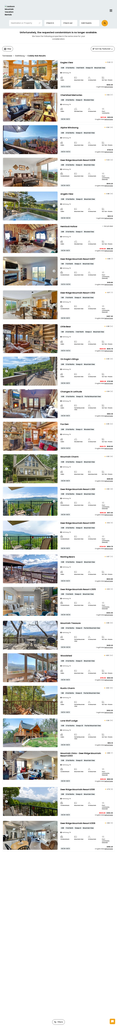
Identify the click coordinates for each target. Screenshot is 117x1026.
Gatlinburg (20, 55)
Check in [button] (50, 23)
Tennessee (7, 55)
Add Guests (86, 23)
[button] (105, 23)
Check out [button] (67, 23)
